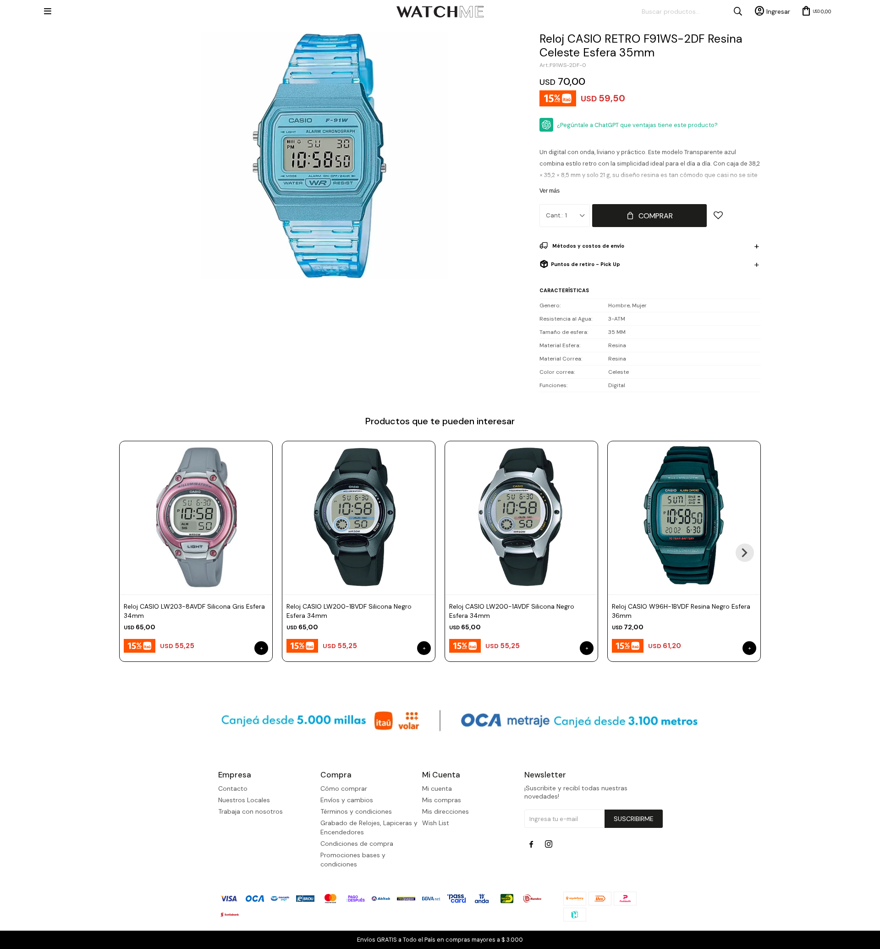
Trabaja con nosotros (250, 811)
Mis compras (441, 800)
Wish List (435, 823)
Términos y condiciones (356, 811)
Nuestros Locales (244, 800)
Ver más (549, 191)
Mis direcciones (445, 811)
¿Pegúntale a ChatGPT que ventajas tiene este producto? (637, 125)
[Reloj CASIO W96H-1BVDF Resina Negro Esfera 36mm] (684, 517)
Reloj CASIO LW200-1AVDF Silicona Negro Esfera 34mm (511, 611)
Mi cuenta (437, 788)
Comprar (655, 216)
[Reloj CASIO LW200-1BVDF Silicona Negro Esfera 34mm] (358, 517)
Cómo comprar (343, 788)
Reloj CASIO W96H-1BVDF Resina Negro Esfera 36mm (681, 611)
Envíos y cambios (346, 800)
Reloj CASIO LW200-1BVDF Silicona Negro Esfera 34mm (349, 611)
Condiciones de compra (356, 843)
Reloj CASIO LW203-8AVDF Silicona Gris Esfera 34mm (194, 611)
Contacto (233, 788)
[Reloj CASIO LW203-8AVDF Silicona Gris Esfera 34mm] (196, 517)
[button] (744, 552)
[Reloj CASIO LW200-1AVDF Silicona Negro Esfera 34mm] (521, 517)
